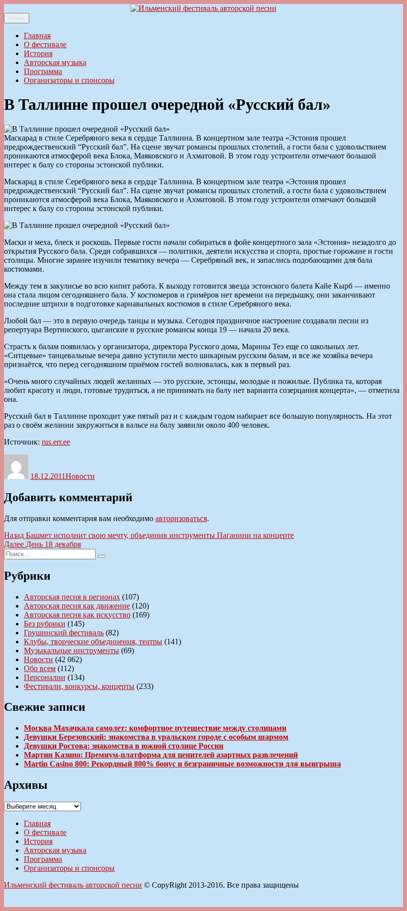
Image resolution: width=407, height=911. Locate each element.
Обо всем (40, 668)
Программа (43, 71)
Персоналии (45, 677)
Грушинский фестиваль (64, 632)
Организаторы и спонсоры (69, 80)
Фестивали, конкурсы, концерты (79, 686)
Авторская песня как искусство (77, 614)
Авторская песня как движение (77, 606)
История (38, 53)
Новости (80, 476)
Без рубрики (45, 623)
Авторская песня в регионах (72, 597)
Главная (37, 35)
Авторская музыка (55, 62)
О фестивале (45, 44)
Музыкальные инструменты (71, 650)
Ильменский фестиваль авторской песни (73, 885)
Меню (16, 18)
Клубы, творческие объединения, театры (93, 641)
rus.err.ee (56, 442)
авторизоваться (181, 518)
